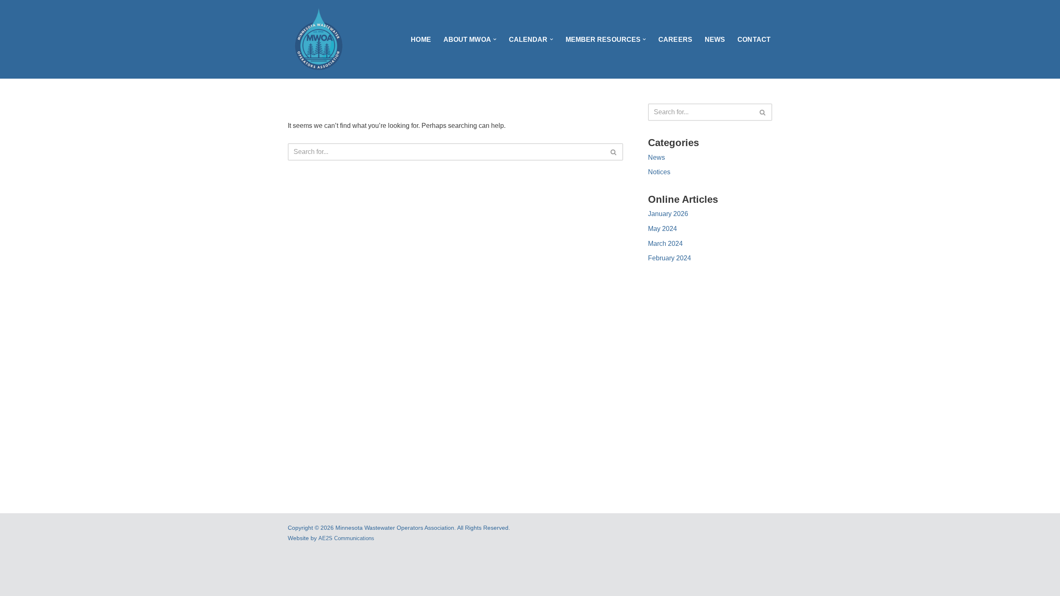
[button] (494, 39)
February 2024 (669, 258)
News (715, 39)
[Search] (614, 152)
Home (421, 39)
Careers (675, 39)
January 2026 (668, 213)
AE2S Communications (346, 538)
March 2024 (665, 243)
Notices (659, 171)
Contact (754, 39)
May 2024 (662, 228)
